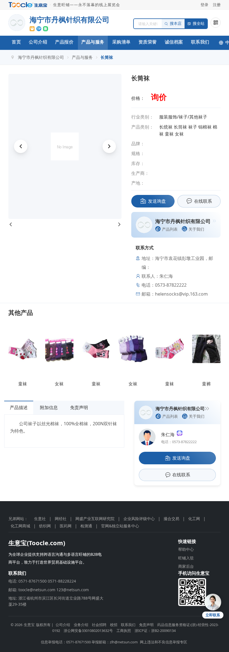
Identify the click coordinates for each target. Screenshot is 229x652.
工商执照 (123, 630)
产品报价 (64, 42)
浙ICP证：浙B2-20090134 (155, 630)
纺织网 (45, 525)
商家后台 (186, 566)
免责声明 (79, 407)
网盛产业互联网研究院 (95, 518)
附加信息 (49, 407)
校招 (113, 624)
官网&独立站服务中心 (120, 525)
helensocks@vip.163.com (181, 294)
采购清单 (121, 42)
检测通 (86, 525)
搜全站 (198, 23)
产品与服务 (92, 42)
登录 (204, 4)
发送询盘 (157, 201)
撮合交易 (171, 518)
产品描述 (19, 407)
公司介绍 (38, 42)
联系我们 (200, 42)
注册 (217, 4)
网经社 (60, 518)
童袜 (22, 384)
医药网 (65, 525)
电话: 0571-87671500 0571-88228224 (42, 581)
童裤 (206, 384)
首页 (16, 42)
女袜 (59, 384)
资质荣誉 (148, 42)
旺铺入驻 (186, 558)
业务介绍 (81, 624)
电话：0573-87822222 (179, 441)
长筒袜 (107, 57)
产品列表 (170, 229)
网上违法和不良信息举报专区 (163, 641)
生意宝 (29, 624)
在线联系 (203, 201)
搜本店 (176, 23)
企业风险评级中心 (139, 518)
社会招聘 (99, 624)
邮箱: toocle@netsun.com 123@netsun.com (48, 589)
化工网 (194, 518)
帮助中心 (186, 549)
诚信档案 (174, 42)
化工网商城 (20, 525)
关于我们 (196, 229)
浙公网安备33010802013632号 (88, 630)
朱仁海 (169, 434)
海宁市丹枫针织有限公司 (41, 57)
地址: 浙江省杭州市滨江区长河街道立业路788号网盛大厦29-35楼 (55, 601)
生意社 (40, 518)
